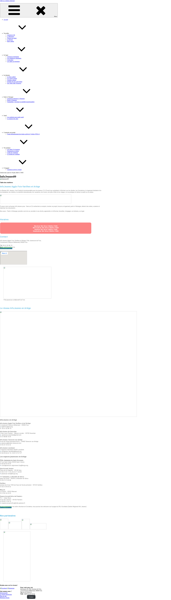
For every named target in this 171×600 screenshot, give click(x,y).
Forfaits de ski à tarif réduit (14, 81)
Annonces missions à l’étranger (16, 98)
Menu (55, 16)
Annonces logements (13, 56)
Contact (31, 597)
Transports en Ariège (13, 151)
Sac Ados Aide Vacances (14, 83)
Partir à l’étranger (12, 100)
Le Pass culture (11, 77)
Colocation (10, 60)
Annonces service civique (14, 169)
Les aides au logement (13, 61)
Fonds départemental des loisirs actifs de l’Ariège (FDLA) (23, 134)
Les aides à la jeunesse (13, 149)
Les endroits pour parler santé (15, 117)
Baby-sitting (10, 41)
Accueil (6, 19)
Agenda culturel (11, 80)
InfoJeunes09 (3, 593)
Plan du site (3, 596)
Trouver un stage (12, 38)
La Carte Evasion (12, 78)
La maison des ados (12, 119)
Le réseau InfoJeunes (6, 594)
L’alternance (10, 36)
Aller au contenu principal (7, 1)
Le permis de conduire (13, 154)
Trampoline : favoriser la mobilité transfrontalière (20, 102)
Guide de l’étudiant (12, 152)
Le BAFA (10, 39)
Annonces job (11, 35)
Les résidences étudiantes (14, 58)
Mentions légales (4, 597)
